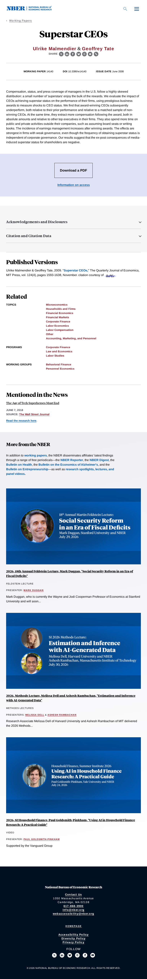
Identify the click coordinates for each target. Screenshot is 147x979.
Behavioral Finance (58, 364)
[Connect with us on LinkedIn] (62, 955)
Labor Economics (57, 325)
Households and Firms (61, 308)
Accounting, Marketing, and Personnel (71, 338)
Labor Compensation (60, 329)
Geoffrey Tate (98, 48)
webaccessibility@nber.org (73, 913)
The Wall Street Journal (34, 414)
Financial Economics (59, 313)
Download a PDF (73, 170)
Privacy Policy (73, 942)
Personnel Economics (60, 368)
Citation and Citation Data (28, 235)
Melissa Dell (34, 714)
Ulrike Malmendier (54, 48)
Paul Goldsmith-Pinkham (42, 839)
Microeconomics (57, 304)
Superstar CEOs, (76, 270)
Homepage (73, 926)
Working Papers (20, 20)
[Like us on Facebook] (85, 955)
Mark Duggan (34, 590)
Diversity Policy (73, 938)
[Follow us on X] (54, 955)
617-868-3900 (74, 905)
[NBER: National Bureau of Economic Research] (32, 9)
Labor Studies (55, 355)
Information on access (73, 185)
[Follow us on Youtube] (92, 955)
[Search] (125, 9)
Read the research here (21, 420)
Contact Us (73, 894)
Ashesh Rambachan (62, 714)
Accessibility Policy (73, 934)
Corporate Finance (58, 321)
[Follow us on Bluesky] (69, 955)
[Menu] (136, 9)
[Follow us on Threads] (77, 955)
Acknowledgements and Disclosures (36, 221)
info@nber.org (73, 909)
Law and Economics (59, 351)
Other (49, 334)
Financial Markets (57, 317)
